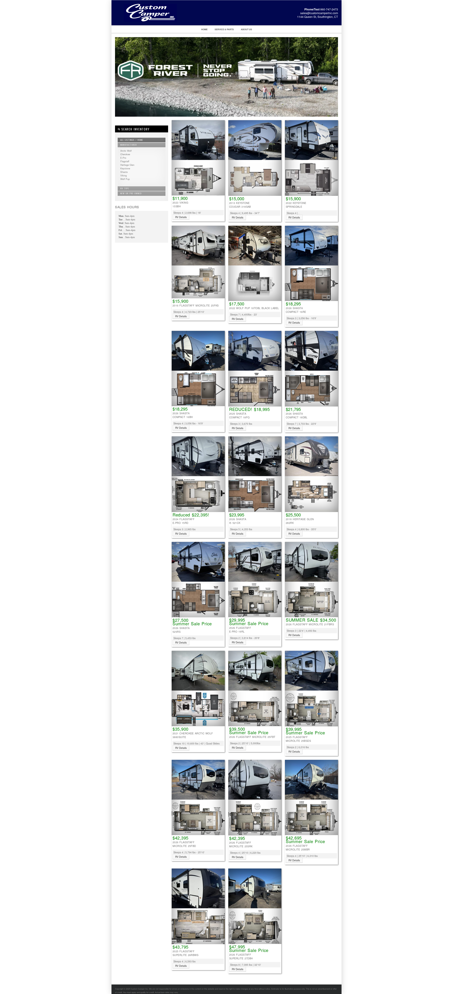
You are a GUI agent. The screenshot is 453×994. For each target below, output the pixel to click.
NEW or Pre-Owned (131, 193)
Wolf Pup (125, 179)
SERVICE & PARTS (224, 29)
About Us (246, 29)
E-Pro (123, 157)
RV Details (181, 217)
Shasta (124, 172)
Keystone (125, 168)
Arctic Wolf (126, 150)
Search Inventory (134, 129)
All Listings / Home (131, 139)
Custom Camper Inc (146, 18)
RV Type (124, 188)
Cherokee (125, 154)
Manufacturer (128, 144)
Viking (123, 175)
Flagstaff (124, 161)
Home (204, 29)
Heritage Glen (127, 164)
